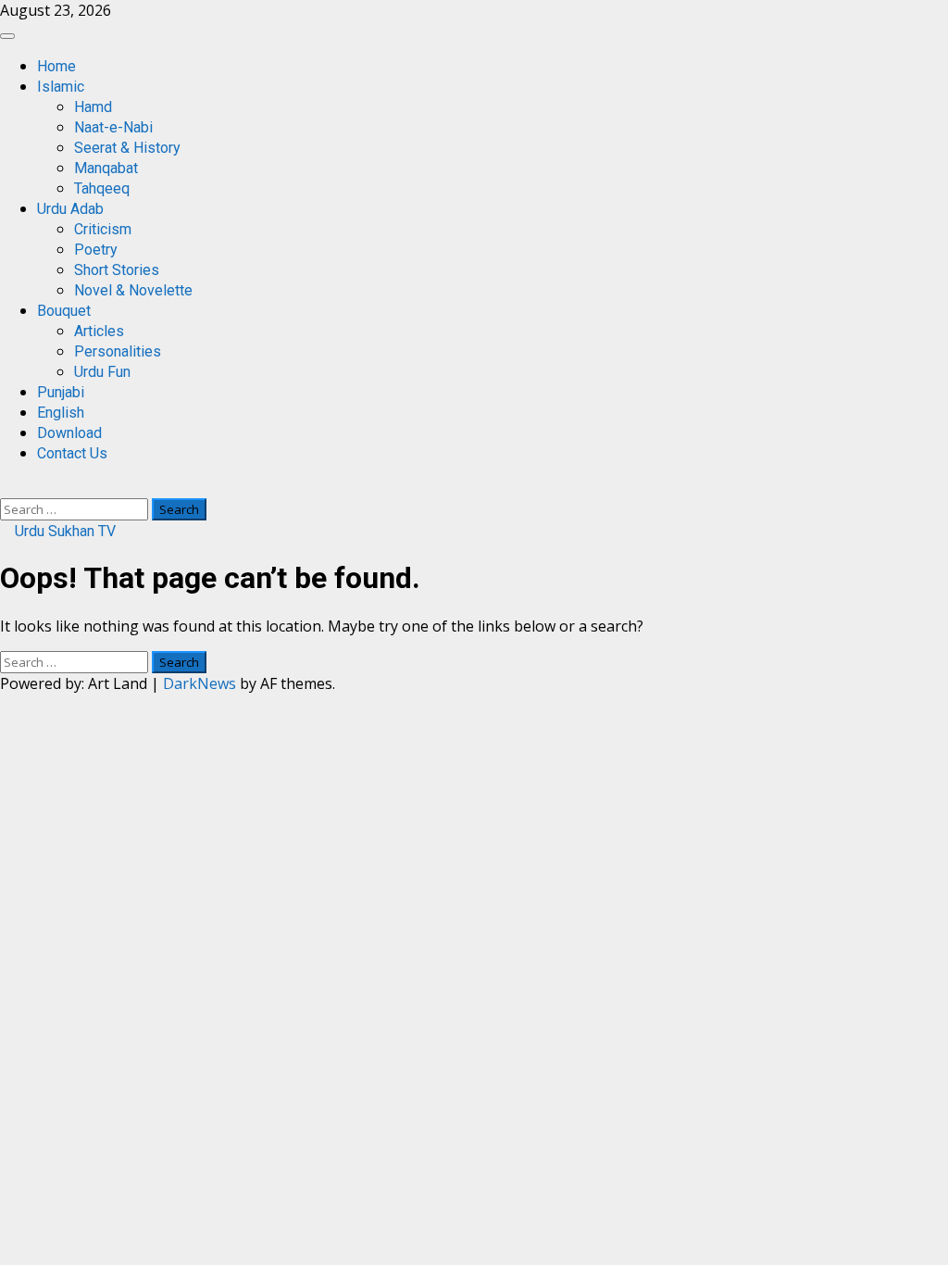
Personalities (117, 351)
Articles (99, 331)
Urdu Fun (102, 372)
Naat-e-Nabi (113, 127)
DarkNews (199, 683)
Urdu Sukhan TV (63, 531)
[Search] (5, 488)
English (60, 412)
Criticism (102, 229)
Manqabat (106, 168)
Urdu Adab (70, 209)
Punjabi (60, 392)
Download (69, 433)
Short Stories (116, 270)
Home (56, 66)
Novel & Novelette (133, 290)
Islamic (60, 86)
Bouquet (64, 310)
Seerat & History (127, 148)
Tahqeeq (102, 188)
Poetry (96, 249)
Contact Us (72, 453)
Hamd (93, 107)
